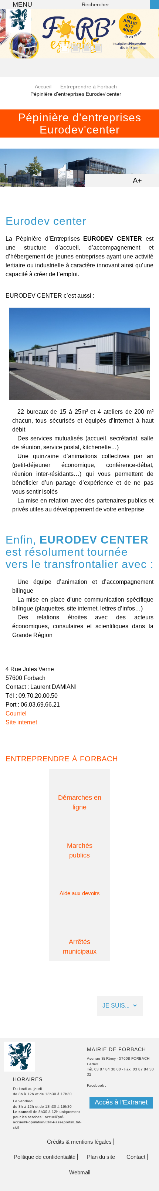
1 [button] (63, 47)
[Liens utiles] (78, 1006)
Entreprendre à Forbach (88, 86)
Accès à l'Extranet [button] (121, 1102)
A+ (137, 180)
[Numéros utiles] (59, 1006)
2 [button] (74, 47)
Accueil (43, 86)
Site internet (21, 722)
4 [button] (96, 47)
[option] (79, 33)
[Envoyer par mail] (108, 180)
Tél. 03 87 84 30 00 (104, 1069)
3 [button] (85, 47)
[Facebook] (20, 1006)
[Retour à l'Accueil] (18, 31)
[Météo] (39, 1006)
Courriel (16, 713)
